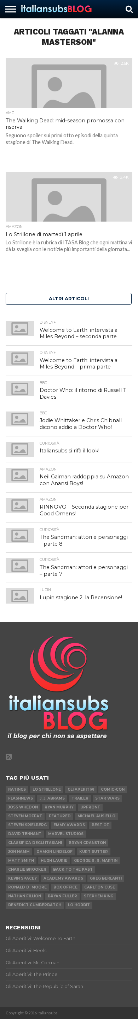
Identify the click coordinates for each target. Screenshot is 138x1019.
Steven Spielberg (27, 825)
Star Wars (107, 798)
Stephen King (98, 896)
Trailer (79, 798)
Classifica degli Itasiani (35, 842)
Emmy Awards (69, 825)
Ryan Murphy (59, 807)
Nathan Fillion (24, 896)
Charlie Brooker (27, 869)
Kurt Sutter (93, 851)
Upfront (90, 807)
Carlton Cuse (99, 887)
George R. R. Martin (95, 860)
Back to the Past (73, 869)
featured (60, 816)
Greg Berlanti (106, 878)
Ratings (17, 789)
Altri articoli (69, 298)
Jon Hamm (19, 851)
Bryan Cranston (87, 842)
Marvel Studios (66, 834)
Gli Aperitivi (81, 789)
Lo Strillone (47, 789)
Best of (100, 825)
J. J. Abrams (52, 798)
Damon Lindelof (54, 851)
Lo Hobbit (79, 905)
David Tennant (24, 834)
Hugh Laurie (54, 860)
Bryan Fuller (62, 896)
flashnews (20, 798)
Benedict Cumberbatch (34, 905)
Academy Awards (63, 878)
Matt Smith (21, 860)
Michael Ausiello (96, 816)
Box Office (65, 887)
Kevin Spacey (22, 878)
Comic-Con (113, 789)
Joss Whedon (23, 807)
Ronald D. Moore (27, 887)
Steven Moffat (25, 816)
